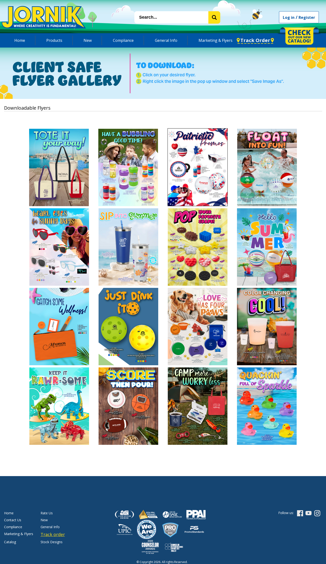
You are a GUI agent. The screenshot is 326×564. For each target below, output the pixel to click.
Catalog (10, 542)
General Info (166, 40)
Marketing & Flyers (215, 40)
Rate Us (47, 513)
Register (307, 17)
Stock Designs (52, 542)
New (88, 40)
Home (19, 40)
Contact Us (12, 520)
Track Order (255, 40)
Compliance (123, 40)
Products (54, 40)
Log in (288, 17)
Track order (53, 534)
